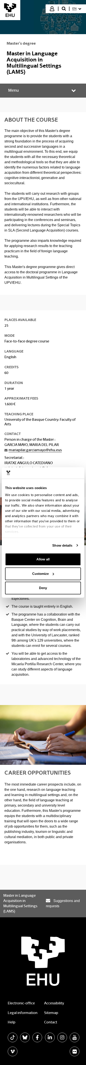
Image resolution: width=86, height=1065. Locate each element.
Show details (62, 545)
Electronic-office (21, 1003)
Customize (40, 573)
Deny (43, 588)
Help (11, 1022)
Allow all (43, 559)
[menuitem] (77, 8)
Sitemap (51, 1013)
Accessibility (54, 1003)
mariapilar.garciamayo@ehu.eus (35, 450)
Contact (50, 1022)
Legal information (22, 1013)
